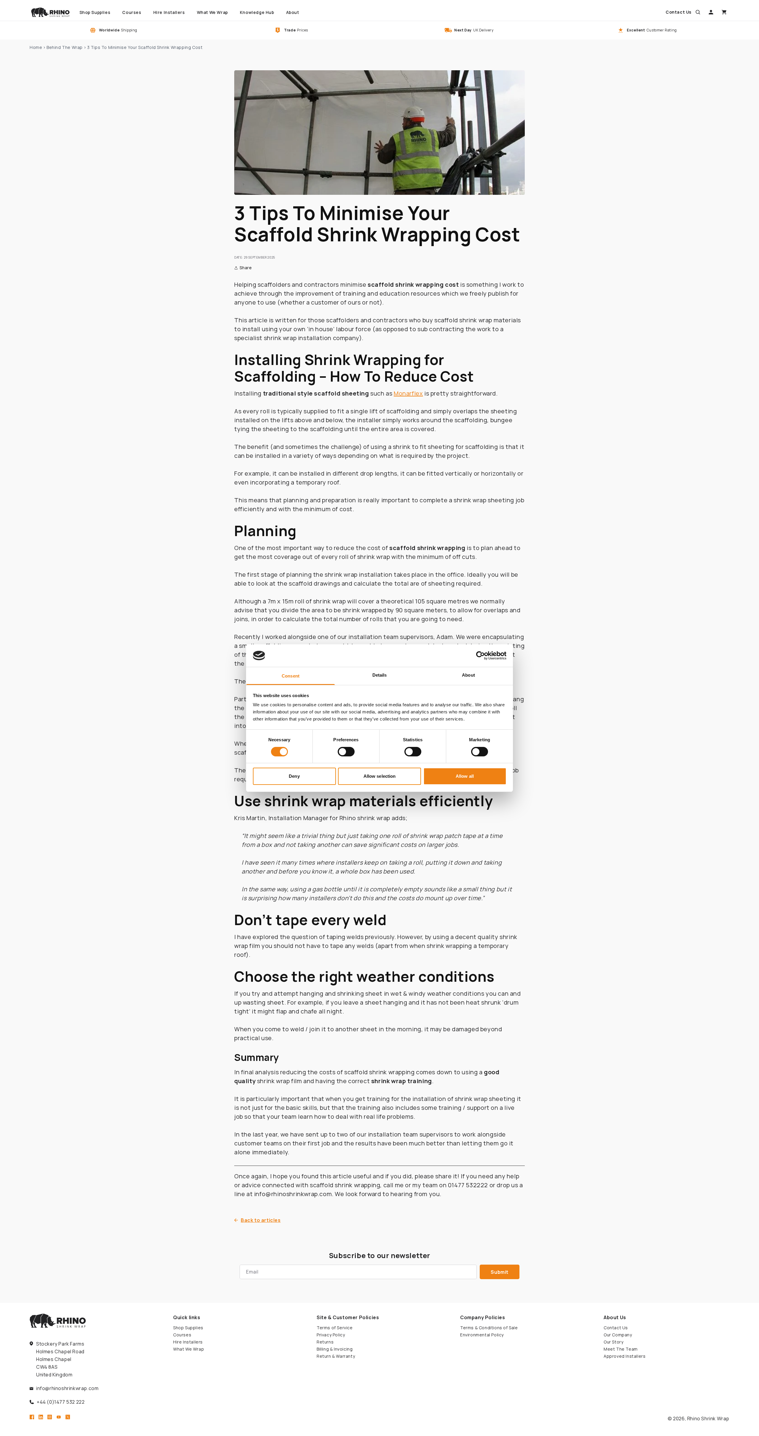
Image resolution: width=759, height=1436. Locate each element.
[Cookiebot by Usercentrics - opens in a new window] (480, 655)
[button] (697, 12)
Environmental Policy (482, 1335)
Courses (182, 1335)
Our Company (618, 1335)
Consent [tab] (290, 675)
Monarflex (408, 393)
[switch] (346, 751)
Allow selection (379, 776)
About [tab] (468, 675)
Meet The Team (621, 1349)
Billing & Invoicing (335, 1349)
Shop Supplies (188, 1327)
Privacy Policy (331, 1335)
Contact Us (616, 1327)
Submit (499, 1272)
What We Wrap (188, 1349)
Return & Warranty (336, 1356)
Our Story (613, 1342)
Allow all (465, 776)
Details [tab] (379, 675)
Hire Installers (188, 1342)
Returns (325, 1342)
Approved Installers (624, 1356)
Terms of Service (335, 1327)
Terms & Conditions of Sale (489, 1327)
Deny (294, 776)
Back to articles (261, 1220)
